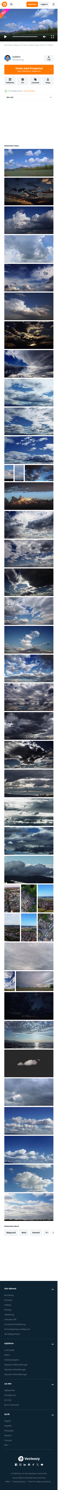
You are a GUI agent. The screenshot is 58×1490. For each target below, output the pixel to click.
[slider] (25, 36)
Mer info (10, 96)
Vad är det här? (29, 91)
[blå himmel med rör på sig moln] (8, 472)
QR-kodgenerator (12, 1400)
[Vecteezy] (4, 4)
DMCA (7, 1421)
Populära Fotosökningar (15, 1435)
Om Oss (7, 1466)
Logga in (44, 4)
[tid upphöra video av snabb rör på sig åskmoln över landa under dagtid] (23, 1047)
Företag (7, 1376)
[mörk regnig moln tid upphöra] (28, 799)
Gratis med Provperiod (29, 69)
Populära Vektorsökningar (16, 1430)
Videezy (7, 1371)
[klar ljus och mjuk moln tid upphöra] (28, 1187)
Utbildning (9, 1380)
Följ (48, 60)
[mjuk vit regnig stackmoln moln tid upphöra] (28, 391)
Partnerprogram (11, 1425)
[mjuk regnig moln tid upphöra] (28, 190)
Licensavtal (9, 1416)
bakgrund (11, 1298)
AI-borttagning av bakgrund (17, 1395)
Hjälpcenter (9, 1456)
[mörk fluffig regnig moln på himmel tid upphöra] (18, 489)
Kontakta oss (10, 1461)
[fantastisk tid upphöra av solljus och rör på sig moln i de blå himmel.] (28, 1244)
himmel (36, 1298)
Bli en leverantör (11, 1471)
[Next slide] (47, 1298)
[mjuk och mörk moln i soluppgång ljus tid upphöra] (28, 1072)
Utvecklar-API (10, 1385)
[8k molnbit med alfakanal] (28, 1129)
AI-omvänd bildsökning (14, 1390)
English (7, 1487)
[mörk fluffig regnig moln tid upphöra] (28, 512)
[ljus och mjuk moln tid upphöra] (28, 1215)
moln (24, 1298)
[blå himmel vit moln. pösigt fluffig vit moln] (28, 248)
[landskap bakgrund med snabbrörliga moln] (28, 161)
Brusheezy (9, 1361)
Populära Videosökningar (15, 1440)
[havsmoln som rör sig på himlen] (28, 1100)
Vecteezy (8, 1366)
